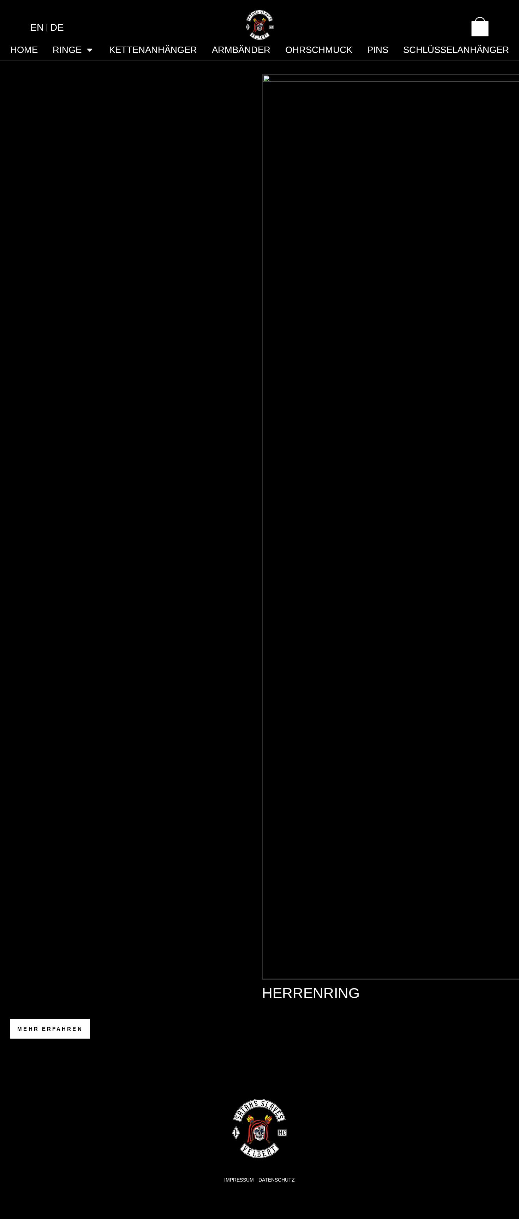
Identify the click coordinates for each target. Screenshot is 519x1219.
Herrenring (311, 993)
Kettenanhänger (153, 49)
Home (24, 49)
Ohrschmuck (318, 49)
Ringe (67, 49)
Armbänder (241, 49)
